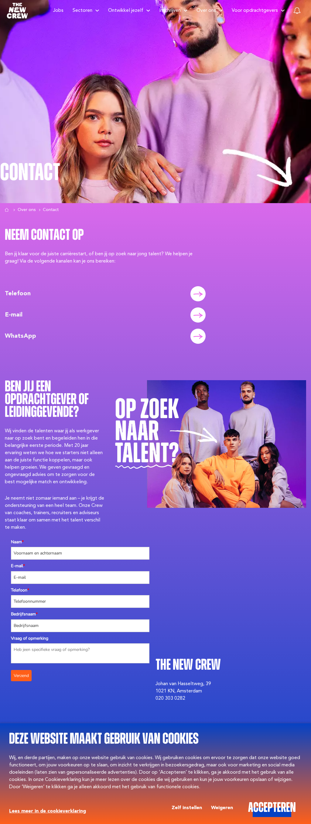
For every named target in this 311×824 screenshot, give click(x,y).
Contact (30, 173)
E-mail (18, 566)
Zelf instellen (187, 808)
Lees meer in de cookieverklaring (47, 811)
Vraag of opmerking (29, 638)
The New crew (188, 665)
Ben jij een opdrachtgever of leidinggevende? (47, 400)
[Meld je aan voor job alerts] (297, 10)
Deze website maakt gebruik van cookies (104, 739)
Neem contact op (44, 236)
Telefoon (20, 590)
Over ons (27, 210)
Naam (17, 542)
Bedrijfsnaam (24, 614)
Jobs (58, 10)
